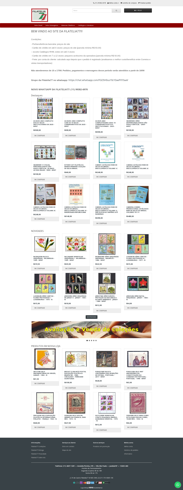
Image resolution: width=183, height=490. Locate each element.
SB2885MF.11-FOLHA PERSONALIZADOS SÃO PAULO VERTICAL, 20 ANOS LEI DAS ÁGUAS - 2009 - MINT (44, 167)
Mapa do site (66, 450)
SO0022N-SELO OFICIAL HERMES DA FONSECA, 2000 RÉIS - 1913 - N (75, 417)
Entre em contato (68, 446)
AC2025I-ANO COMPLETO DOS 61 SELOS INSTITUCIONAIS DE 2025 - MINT (43, 123)
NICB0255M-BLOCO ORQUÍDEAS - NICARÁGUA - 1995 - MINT (43, 258)
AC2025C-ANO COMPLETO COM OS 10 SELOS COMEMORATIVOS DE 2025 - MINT (75, 123)
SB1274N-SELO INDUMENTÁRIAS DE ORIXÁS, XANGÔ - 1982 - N (44, 373)
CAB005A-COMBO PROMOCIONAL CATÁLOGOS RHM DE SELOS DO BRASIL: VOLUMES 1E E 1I (137, 209)
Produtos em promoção (101, 446)
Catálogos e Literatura (85, 25)
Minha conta (128, 446)
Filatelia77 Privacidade (38, 454)
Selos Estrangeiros (51, 25)
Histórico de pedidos (131, 450)
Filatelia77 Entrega (37, 450)
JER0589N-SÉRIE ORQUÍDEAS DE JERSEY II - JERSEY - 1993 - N (75, 298)
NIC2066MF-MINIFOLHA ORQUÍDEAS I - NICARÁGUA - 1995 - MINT (75, 258)
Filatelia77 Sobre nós (38, 458)
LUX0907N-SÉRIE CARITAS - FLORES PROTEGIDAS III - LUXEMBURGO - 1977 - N (136, 258)
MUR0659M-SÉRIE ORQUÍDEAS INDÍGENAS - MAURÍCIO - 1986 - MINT (107, 258)
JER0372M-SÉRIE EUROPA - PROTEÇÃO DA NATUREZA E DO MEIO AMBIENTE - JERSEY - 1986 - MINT (106, 298)
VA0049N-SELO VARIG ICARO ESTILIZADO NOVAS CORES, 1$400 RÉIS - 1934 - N (137, 417)
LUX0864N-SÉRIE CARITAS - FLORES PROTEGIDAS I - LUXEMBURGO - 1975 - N (43, 298)
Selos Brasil (38, 25)
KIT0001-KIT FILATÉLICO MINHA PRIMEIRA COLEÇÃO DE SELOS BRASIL (74, 166)
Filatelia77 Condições (38, 446)
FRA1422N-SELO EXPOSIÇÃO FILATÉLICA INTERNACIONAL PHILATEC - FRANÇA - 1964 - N (45, 417)
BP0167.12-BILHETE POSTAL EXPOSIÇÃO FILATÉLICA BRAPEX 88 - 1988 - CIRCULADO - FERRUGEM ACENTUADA (75, 375)
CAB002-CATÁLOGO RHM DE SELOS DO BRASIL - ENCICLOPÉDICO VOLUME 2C (137, 166)
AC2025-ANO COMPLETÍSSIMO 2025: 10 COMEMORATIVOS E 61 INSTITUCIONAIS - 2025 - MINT (105, 124)
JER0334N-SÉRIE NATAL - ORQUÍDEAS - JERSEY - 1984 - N (137, 298)
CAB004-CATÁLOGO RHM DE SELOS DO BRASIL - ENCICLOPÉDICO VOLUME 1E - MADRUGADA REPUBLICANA (75, 209)
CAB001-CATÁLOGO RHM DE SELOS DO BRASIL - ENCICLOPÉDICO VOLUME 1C (106, 166)
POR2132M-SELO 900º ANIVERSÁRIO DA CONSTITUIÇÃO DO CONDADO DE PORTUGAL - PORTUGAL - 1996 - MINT (136, 375)
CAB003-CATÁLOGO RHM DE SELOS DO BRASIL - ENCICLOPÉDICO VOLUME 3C (44, 209)
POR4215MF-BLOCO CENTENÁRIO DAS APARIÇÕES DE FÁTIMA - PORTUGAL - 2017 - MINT (106, 374)
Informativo (128, 454)
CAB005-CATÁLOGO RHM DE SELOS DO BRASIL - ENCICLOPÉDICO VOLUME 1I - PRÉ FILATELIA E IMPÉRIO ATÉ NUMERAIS (106, 210)
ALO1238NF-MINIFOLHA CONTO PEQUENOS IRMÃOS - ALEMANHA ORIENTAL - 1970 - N (106, 418)
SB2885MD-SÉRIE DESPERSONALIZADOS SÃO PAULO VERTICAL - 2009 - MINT (136, 123)
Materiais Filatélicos (68, 25)
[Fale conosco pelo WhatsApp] (178, 485)
